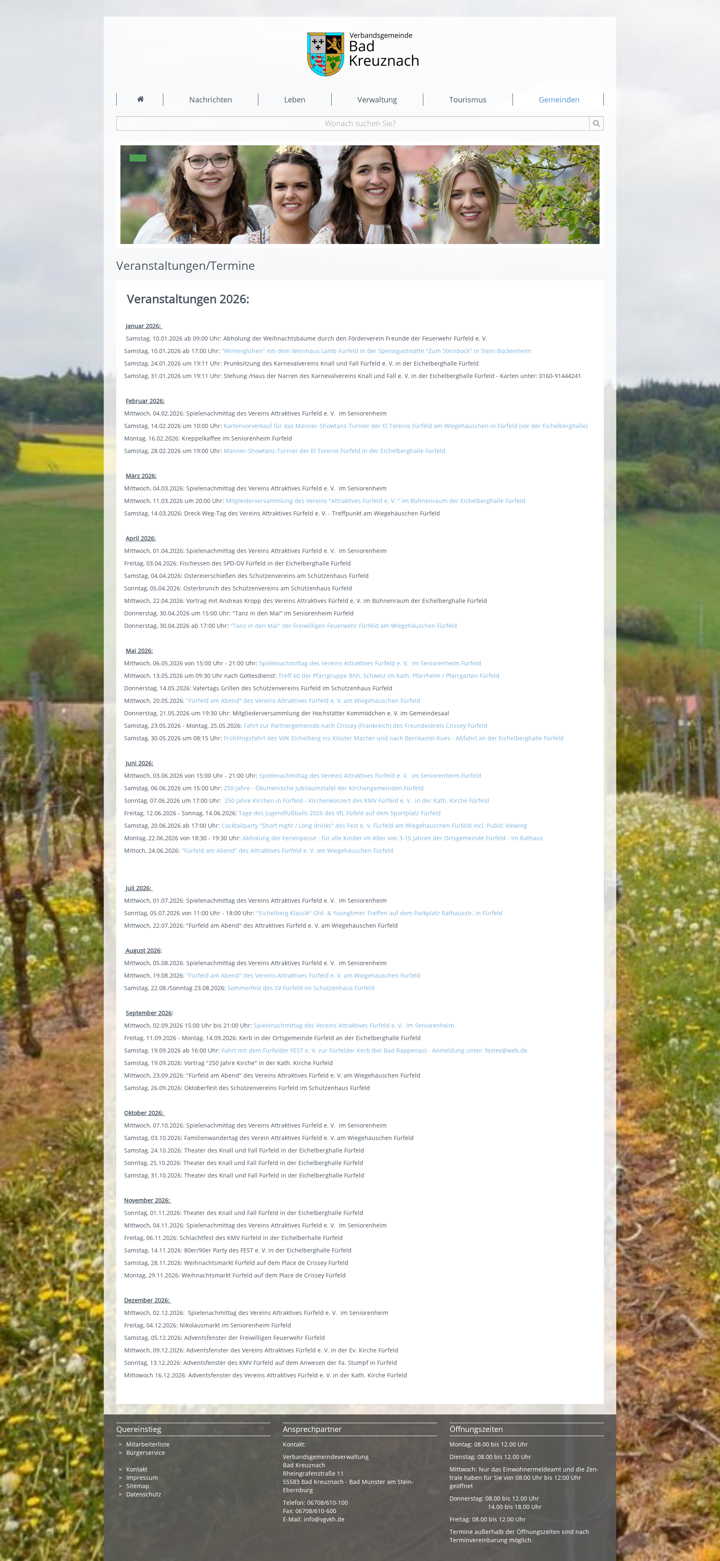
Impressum (142, 1477)
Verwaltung (377, 100)
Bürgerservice (145, 1452)
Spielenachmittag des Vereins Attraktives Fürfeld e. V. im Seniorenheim (354, 1025)
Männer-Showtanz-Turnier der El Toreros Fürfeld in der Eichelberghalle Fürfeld (334, 451)
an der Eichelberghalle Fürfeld (521, 738)
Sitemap (137, 1486)
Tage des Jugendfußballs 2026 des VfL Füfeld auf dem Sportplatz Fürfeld (340, 813)
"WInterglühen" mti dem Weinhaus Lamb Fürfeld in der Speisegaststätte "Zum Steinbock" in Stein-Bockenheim (377, 351)
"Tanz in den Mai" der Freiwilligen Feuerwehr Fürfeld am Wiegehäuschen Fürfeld (344, 626)
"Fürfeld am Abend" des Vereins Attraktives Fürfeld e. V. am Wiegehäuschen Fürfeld (304, 701)
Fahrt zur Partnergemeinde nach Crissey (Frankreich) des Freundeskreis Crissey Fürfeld (366, 725)
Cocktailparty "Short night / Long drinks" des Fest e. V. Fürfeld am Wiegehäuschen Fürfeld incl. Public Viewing (374, 825)
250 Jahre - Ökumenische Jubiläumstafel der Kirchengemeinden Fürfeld (324, 788)
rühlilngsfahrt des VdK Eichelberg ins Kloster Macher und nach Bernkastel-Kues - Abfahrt (352, 738)
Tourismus (468, 100)
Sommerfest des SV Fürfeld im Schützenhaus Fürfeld (301, 988)
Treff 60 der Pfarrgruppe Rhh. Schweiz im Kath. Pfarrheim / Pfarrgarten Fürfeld (389, 676)
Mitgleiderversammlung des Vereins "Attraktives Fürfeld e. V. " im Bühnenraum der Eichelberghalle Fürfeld (376, 501)
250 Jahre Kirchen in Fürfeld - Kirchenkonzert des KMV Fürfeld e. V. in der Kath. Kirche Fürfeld (358, 800)
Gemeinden (559, 100)
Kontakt (137, 1469)
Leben (294, 100)
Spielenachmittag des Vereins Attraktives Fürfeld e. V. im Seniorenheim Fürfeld (371, 775)
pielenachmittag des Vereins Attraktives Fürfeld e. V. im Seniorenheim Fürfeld (372, 663)
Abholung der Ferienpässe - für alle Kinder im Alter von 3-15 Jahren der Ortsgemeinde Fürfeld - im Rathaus (394, 838)
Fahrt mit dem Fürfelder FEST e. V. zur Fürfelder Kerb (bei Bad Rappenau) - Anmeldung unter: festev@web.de (375, 1050)
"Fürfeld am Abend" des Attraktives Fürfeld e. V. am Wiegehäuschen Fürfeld (287, 850)
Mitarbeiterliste (148, 1444)
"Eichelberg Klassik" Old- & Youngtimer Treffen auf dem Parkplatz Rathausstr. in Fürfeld (380, 913)
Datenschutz (144, 1494)
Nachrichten (210, 100)
